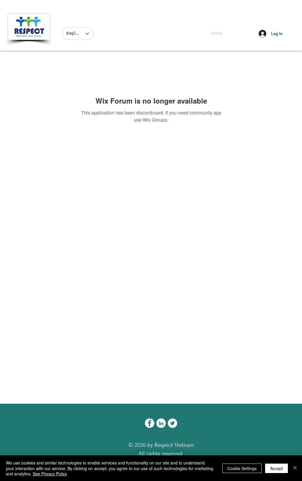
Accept (276, 468)
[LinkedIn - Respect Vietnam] (161, 423)
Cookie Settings (242, 468)
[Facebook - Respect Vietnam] (149, 423)
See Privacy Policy (50, 474)
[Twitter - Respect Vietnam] (172, 423)
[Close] (294, 468)
